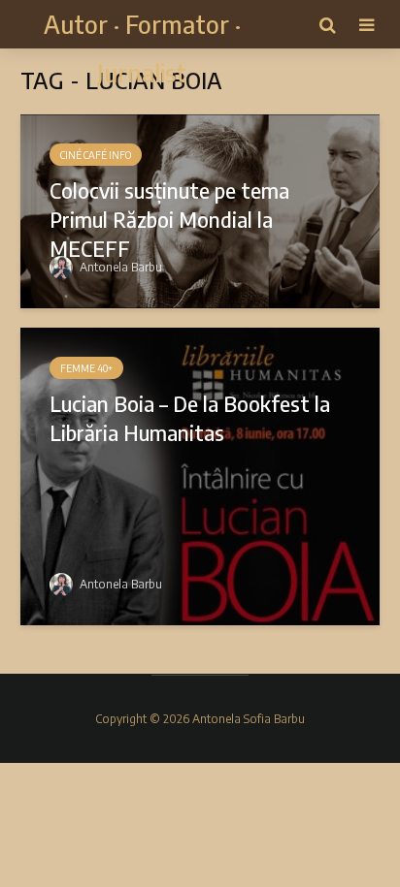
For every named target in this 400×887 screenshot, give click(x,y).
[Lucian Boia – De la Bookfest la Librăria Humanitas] (200, 475)
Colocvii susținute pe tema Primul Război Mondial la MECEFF (169, 219)
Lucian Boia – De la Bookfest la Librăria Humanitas (190, 418)
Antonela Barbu (119, 267)
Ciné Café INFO (95, 155)
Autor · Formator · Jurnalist (142, 48)
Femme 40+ (86, 368)
